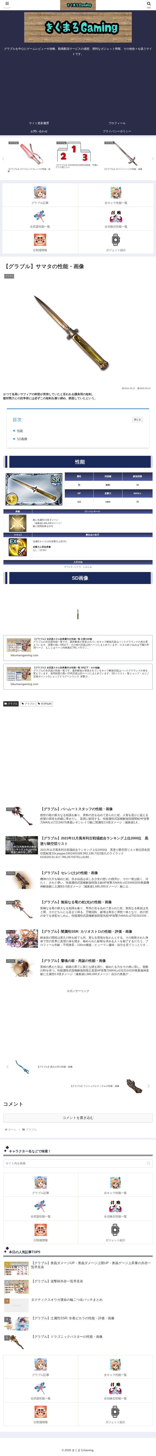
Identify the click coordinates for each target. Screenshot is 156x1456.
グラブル (12, 703)
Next (153, 159)
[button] (148, 1163)
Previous (3, 159)
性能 (20, 430)
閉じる (137, 419)
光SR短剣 (46, 703)
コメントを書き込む (78, 1118)
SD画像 (22, 439)
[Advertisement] (78, 88)
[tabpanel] (29, 158)
